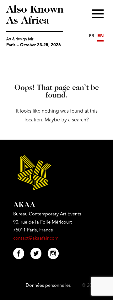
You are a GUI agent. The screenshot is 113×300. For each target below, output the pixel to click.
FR (91, 36)
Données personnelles (48, 285)
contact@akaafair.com (35, 238)
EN (100, 36)
